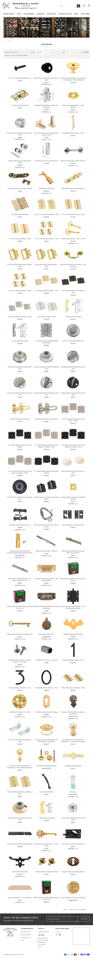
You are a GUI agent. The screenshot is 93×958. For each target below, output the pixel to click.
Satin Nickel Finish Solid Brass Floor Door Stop (73, 368)
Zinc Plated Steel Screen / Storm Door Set (46, 161)
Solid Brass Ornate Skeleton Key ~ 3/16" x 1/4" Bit (46, 845)
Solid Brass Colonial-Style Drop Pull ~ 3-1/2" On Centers (73, 265)
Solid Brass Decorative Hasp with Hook (73, 188)
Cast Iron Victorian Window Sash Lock (73, 844)
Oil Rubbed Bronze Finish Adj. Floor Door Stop (73, 394)
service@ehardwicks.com (43, 932)
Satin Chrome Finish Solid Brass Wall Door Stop (46, 368)
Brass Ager (73, 792)
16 (21, 55)
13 (14, 55)
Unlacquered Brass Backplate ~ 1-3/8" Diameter (73, 106)
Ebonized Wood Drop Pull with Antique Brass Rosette (73, 713)
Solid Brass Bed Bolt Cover (46, 634)
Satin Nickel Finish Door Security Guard (46, 419)
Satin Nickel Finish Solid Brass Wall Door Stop (20, 368)
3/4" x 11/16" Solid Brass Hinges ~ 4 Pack (46, 238)
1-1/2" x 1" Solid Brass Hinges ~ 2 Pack (20, 238)
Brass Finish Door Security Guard (20, 419)
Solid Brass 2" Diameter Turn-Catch (19, 712)
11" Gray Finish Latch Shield (20, 341)
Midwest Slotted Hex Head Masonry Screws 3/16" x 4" (73, 579)
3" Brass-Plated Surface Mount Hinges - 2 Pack (46, 265)
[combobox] (69, 5)
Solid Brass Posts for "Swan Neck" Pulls (46, 872)
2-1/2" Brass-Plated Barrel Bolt (20, 105)
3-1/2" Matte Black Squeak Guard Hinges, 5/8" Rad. (46, 472)
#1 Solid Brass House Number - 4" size (73, 133)
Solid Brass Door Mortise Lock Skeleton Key (20, 634)
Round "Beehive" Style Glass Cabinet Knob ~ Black (46, 79)
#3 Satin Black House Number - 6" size (20, 688)
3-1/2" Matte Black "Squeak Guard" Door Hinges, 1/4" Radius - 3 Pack (73, 446)
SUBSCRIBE (83, 919)
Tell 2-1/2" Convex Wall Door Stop (73, 341)
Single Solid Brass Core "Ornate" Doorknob (73, 897)
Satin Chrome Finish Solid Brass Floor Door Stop (20, 394)
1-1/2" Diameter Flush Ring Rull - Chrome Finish (73, 819)
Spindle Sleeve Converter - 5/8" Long (46, 660)
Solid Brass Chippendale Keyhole (73, 634)
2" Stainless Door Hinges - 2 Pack (46, 316)
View (83, 52)
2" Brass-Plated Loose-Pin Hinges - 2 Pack (73, 688)
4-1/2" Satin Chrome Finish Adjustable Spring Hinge (46, 342)
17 (23, 55)
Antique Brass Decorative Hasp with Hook (19, 188)
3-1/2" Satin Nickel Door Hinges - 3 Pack (20, 316)
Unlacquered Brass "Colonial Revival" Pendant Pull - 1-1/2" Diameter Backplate (73, 740)
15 (18, 55)
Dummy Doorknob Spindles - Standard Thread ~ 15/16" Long (20, 661)
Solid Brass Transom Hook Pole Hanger (46, 712)
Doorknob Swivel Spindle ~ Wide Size (46, 551)
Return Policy (26, 937)
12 (12, 55)
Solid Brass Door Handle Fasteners (46, 766)
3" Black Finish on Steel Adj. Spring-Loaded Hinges (46, 498)
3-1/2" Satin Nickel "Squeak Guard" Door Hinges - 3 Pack (73, 420)
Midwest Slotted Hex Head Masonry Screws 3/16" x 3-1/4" (20, 607)
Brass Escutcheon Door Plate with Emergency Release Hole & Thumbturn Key (20, 552)
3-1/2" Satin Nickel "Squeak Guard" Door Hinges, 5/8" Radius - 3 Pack (20, 472)
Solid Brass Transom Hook (46, 188)
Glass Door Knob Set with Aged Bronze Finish (20, 161)
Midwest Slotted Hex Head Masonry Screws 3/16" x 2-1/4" (46, 898)
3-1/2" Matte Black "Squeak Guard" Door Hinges (20, 446)
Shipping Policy (26, 934)
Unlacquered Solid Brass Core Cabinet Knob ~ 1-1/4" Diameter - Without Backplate (73, 79)
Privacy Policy (26, 932)
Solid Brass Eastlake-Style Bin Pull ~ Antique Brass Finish (46, 607)
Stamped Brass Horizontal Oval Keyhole (73, 872)
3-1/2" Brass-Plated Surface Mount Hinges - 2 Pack (20, 265)
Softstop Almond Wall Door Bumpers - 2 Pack (73, 472)
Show (63, 52)
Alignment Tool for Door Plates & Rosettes (73, 161)
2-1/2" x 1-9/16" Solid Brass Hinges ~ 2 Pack (46, 214)
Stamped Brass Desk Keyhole (73, 766)
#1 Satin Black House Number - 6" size (73, 660)
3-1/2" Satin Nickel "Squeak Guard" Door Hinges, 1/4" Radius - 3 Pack (46, 446)
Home (5, 40)
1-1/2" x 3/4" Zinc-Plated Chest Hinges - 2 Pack (20, 740)
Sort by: (33, 52)
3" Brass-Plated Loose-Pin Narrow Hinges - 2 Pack (20, 792)
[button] (89, 5)
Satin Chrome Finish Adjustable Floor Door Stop (46, 394)
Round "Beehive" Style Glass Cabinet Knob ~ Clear (20, 134)
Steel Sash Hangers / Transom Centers (73, 525)
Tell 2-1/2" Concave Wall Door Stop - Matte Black (19, 498)
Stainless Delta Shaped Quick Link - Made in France (46, 526)
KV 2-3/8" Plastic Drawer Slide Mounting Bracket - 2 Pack (46, 134)
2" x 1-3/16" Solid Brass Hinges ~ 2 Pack (73, 214)
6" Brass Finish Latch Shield (73, 316)
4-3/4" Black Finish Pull (46, 792)
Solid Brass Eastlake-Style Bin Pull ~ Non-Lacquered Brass (46, 579)
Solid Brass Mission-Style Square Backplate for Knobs (73, 498)
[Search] (78, 5)
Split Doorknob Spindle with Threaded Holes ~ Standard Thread (20, 579)
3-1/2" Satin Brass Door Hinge (20, 214)
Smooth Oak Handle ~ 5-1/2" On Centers (20, 897)
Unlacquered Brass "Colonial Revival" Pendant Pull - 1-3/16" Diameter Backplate (19, 766)
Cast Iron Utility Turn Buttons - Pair (20, 525)
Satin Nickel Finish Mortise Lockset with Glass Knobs (46, 106)
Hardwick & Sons (17, 954)
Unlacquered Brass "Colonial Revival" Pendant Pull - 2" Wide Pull (46, 740)
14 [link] (16, 55)
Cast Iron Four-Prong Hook (20, 871)
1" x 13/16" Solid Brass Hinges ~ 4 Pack (20, 290)
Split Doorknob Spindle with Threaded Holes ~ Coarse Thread (73, 552)
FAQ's (22, 940)
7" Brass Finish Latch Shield (46, 818)
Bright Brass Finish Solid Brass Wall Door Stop (20, 819)
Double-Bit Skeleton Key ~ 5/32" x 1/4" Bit (73, 238)
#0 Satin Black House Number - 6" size (46, 688)
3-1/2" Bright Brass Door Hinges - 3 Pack (46, 290)
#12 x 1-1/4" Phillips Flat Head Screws (20, 78)
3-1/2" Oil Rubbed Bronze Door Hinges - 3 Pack (73, 291)
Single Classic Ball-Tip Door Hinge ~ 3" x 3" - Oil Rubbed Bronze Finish (73, 607)
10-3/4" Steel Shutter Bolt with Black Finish (20, 844)
